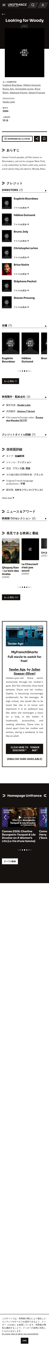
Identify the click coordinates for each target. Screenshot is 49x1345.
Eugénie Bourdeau (12, 85)
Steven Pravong (36, 92)
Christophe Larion (24, 88)
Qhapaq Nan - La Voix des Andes (10, 571)
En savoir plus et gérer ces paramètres (20, 1334)
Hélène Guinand (31, 85)
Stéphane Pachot (18, 92)
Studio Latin (9, 101)
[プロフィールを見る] (42, 5)
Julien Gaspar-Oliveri (27, 671)
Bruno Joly (8, 88)
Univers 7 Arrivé (26, 411)
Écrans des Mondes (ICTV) (24, 419)
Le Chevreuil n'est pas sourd (30, 567)
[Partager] (37, 139)
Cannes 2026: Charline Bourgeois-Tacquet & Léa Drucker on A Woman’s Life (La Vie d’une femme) (19, 836)
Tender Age (17, 669)
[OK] (25, 1340)
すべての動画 (10, 861)
